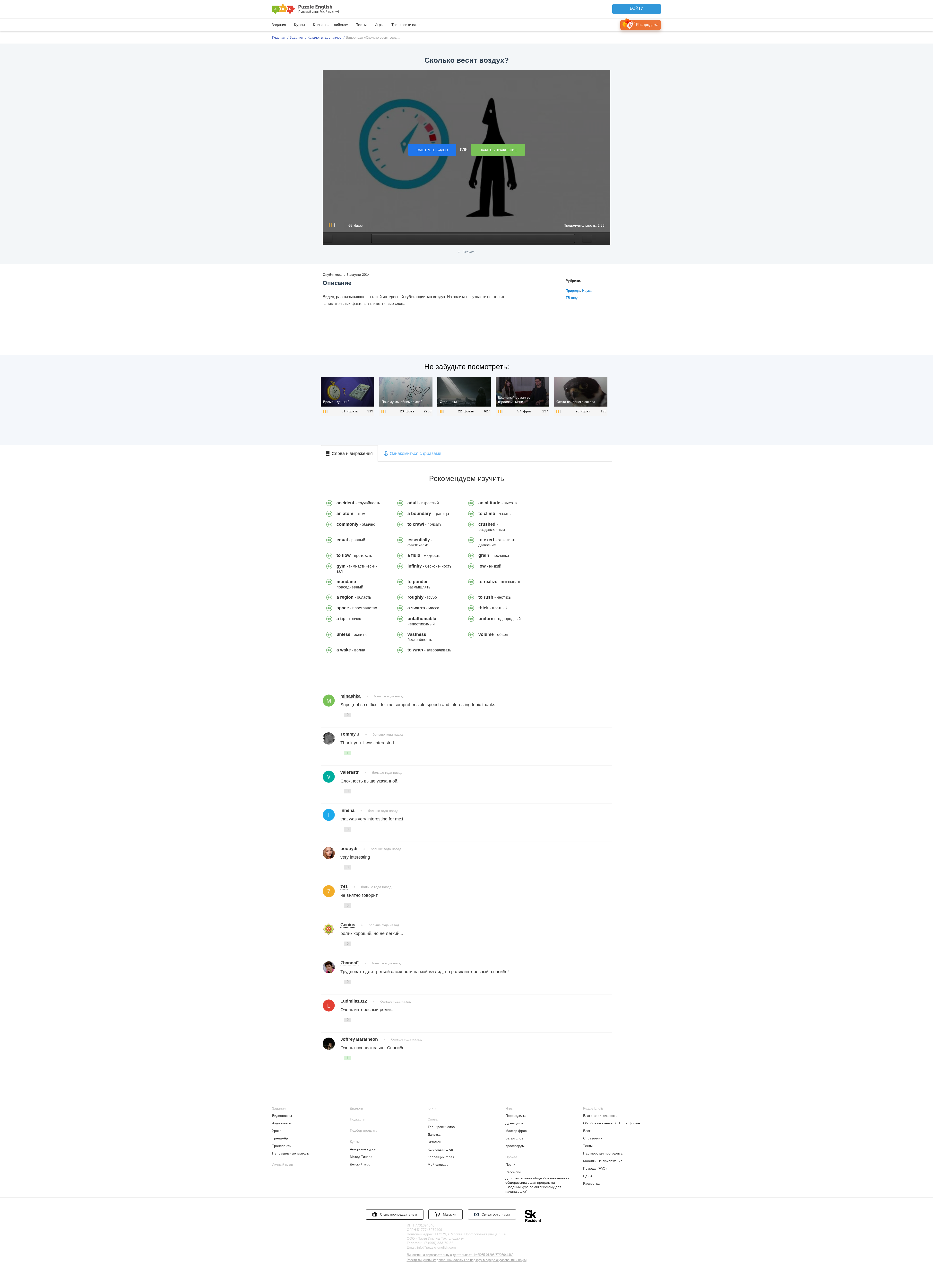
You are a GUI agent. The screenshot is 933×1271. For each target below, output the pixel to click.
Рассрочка (591, 1183)
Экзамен (434, 1142)
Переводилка (516, 1116)
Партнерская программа (602, 1153)
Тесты (361, 25)
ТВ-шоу (572, 298)
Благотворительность (600, 1116)
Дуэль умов (514, 1123)
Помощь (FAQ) (595, 1168)
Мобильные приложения (602, 1161)
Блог (586, 1131)
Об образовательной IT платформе (611, 1123)
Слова (433, 1119)
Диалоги (356, 1108)
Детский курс (360, 1164)
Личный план (282, 1164)
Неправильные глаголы (291, 1153)
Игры (379, 25)
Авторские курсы (363, 1149)
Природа (573, 291)
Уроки (276, 1131)
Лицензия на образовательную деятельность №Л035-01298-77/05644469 (460, 1255)
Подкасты (357, 1119)
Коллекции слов (440, 1149)
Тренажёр (280, 1138)
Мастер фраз (516, 1131)
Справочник (592, 1138)
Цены (587, 1176)
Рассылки (513, 1172)
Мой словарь (438, 1164)
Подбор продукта (363, 1130)
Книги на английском (330, 25)
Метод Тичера (361, 1157)
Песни (510, 1164)
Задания (279, 25)
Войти (637, 8)
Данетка (434, 1134)
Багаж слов (514, 1138)
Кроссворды (515, 1146)
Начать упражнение (498, 150)
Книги (432, 1108)
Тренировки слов (405, 25)
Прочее (511, 1157)
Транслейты (281, 1146)
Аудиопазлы (282, 1123)
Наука (587, 291)
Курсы (299, 25)
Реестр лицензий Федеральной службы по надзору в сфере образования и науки (467, 1260)
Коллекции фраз (441, 1157)
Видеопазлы (282, 1116)
